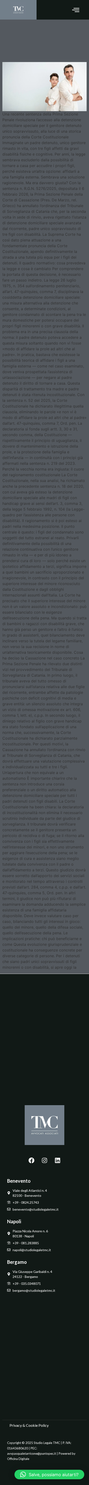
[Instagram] (45, 1160)
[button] (75, 10)
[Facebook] (31, 1160)
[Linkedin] (58, 1160)
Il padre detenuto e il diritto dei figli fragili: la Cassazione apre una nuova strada (43, 39)
